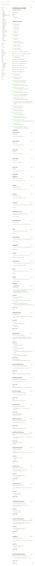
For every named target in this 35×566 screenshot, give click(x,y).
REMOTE (3, 26)
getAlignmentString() (17, 87)
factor (3, 47)
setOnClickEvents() (17, 112)
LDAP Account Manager (5, 1)
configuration (4, 52)
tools (2, 53)
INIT (3, 33)
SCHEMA (3, 27)
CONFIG (3, 16)
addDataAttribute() (17, 77)
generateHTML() (16, 80)
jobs (2, 58)
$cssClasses (16, 51)
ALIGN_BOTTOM (16, 24)
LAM (2, 61)
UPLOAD (3, 29)
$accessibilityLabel (17, 55)
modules (3, 50)
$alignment (16, 41)
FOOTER (3, 12)
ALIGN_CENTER (16, 27)
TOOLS (3, 18)
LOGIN (3, 37)
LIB (3, 11)
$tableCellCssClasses (17, 53)
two (2, 45)
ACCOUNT (4, 32)
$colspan (15, 44)
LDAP (2, 56)
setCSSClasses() (16, 109)
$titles (15, 69)
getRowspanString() (17, 97)
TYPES (3, 28)
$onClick (15, 65)
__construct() (16, 73)
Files (2, 79)
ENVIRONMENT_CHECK (6, 15)
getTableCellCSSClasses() (18, 101)
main (2, 44)
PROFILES (4, 24)
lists (2, 57)
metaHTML (19, 10)
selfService (3, 70)
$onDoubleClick (16, 67)
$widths (15, 71)
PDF (3, 21)
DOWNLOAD (4, 40)
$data (15, 59)
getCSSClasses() (16, 94)
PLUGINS (3, 23)
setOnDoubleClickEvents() (18, 116)
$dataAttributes (16, 61)
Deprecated (3, 73)
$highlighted (16, 63)
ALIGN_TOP (16, 37)
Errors (3, 74)
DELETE (3, 34)
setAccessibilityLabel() (17, 105)
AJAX (3, 39)
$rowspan (15, 48)
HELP (3, 10)
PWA (3, 38)
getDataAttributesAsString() (18, 126)
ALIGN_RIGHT (16, 34)
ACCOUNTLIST (4, 35)
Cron (3, 17)
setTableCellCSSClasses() (18, 119)
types (2, 51)
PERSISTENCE (4, 22)
